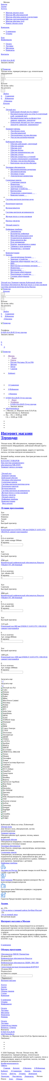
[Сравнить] (2, 550)
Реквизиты (10, 50)
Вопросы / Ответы (8, 1027)
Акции (4, 987)
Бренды (4, 989)
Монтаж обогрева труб (15, 21)
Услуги (4, 985)
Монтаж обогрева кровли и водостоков (22, 17)
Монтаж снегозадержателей (17, 19)
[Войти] (2, 340)
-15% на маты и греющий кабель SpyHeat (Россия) (21, 910)
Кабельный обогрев (9, 839)
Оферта (4, 1065)
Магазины (10, 48)
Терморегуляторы (8, 833)
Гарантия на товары (9, 1025)
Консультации (7, 880)
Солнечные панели (9, 852)
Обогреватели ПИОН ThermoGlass (15, 954)
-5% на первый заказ (9, 915)
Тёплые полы (6, 827)
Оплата (9, 44)
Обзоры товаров (7, 991)
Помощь (4, 1017)
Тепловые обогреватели (10, 846)
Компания (5, 995)
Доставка (9, 46)
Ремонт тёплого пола (14, 23)
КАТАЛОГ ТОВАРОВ (10, 461)
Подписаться (6, 978)
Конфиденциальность (10, 1063)
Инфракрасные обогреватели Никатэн (16, 958)
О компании (11, 31)
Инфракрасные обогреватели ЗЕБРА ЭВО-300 (20, 963)
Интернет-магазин (8, 980)
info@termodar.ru (12, 408)
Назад (14, 358)
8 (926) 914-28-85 (8, 60)
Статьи (4, 993)
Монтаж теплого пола (15, 13)
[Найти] (3, 90)
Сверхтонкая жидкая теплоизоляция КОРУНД (20, 967)
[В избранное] (2, 547)
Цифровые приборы (9, 863)
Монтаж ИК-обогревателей (17, 15)
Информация (6, 1004)
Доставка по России (9, 870)
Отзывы (9, 34)
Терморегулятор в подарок (11, 467)
